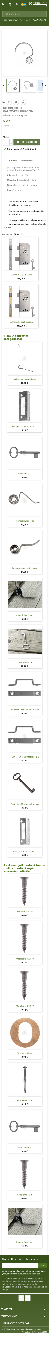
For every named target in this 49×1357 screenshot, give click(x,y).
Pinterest (23, 102)
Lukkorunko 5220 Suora (21, 274)
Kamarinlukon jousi (25, 615)
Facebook (21, 1298)
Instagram (27, 1298)
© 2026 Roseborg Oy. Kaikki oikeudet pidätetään (21, 1329)
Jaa (9, 102)
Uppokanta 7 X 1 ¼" (25, 958)
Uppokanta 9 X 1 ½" (25, 1006)
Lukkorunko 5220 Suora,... (21, 322)
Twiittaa (16, 102)
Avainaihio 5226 (25, 662)
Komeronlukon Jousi (25, 521)
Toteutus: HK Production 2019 (34, 1332)
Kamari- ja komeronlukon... (25, 851)
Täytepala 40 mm (25, 1053)
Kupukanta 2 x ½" (25, 1100)
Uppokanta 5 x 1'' (25, 1194)
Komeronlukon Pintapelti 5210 (25, 756)
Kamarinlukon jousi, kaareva (25, 568)
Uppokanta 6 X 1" (25, 911)
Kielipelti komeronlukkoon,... (25, 426)
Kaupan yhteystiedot (16, 1323)
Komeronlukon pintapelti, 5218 (25, 709)
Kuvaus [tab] (13, 160)
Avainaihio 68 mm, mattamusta (25, 804)
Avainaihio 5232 (25, 473)
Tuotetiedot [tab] (27, 160)
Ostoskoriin (26, 142)
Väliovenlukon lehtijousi (25, 379)
